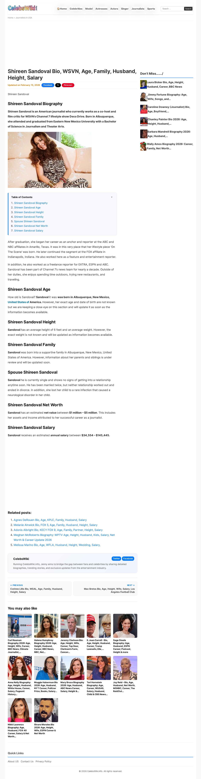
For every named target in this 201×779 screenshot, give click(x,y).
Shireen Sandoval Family (29, 216)
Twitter (116, 558)
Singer (125, 8)
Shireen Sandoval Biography (31, 202)
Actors (114, 8)
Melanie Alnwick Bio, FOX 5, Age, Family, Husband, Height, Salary (55, 525)
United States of (18, 302)
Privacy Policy (43, 761)
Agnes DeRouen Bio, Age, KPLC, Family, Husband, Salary (50, 520)
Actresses (101, 8)
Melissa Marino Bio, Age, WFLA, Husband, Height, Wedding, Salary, (57, 545)
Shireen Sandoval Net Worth (31, 225)
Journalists (138, 8)
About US (13, 761)
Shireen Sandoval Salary (28, 230)
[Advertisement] (100, 44)
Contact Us (27, 761)
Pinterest (68, 85)
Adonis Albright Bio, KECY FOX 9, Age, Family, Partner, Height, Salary (58, 530)
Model (89, 8)
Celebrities (76, 8)
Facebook (48, 85)
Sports (151, 8)
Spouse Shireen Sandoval (29, 221)
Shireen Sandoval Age (27, 207)
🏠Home (62, 8)
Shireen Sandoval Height (29, 212)
